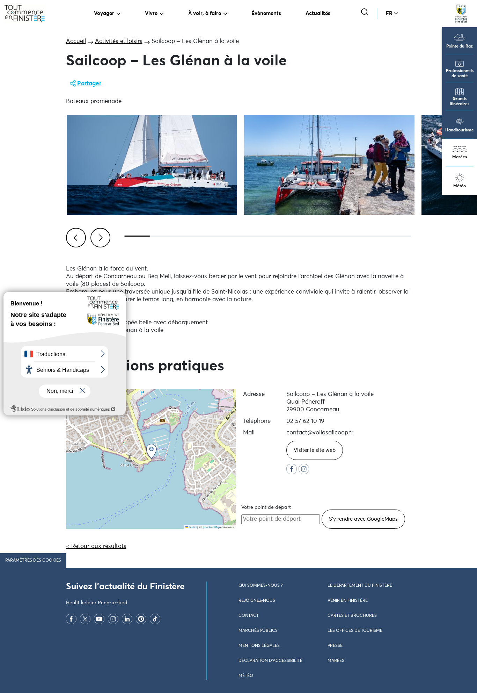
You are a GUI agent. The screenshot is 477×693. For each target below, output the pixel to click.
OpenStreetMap (210, 527)
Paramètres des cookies (33, 560)
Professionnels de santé (460, 73)
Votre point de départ (266, 507)
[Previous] (74, 236)
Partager (89, 84)
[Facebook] (71, 619)
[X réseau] (85, 619)
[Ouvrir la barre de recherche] (365, 12)
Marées (459, 157)
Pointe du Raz (459, 46)
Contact (249, 616)
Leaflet (192, 527)
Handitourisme (459, 130)
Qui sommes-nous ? (260, 586)
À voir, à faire (204, 13)
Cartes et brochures (352, 616)
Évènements (266, 13)
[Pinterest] (141, 619)
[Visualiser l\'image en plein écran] (152, 165)
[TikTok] (155, 619)
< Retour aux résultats (96, 546)
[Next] (99, 236)
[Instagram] (113, 619)
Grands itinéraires (459, 101)
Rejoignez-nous (257, 601)
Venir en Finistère (348, 601)
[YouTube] (99, 619)
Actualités (318, 13)
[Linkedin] (127, 619)
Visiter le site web (315, 450)
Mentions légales (259, 646)
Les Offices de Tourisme (355, 631)
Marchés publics (258, 631)
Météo (459, 186)
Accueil (76, 41)
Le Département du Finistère (360, 586)
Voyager (104, 13)
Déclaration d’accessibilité (270, 661)
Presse (335, 646)
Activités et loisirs (118, 41)
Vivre (151, 13)
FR (389, 13)
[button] (151, 451)
